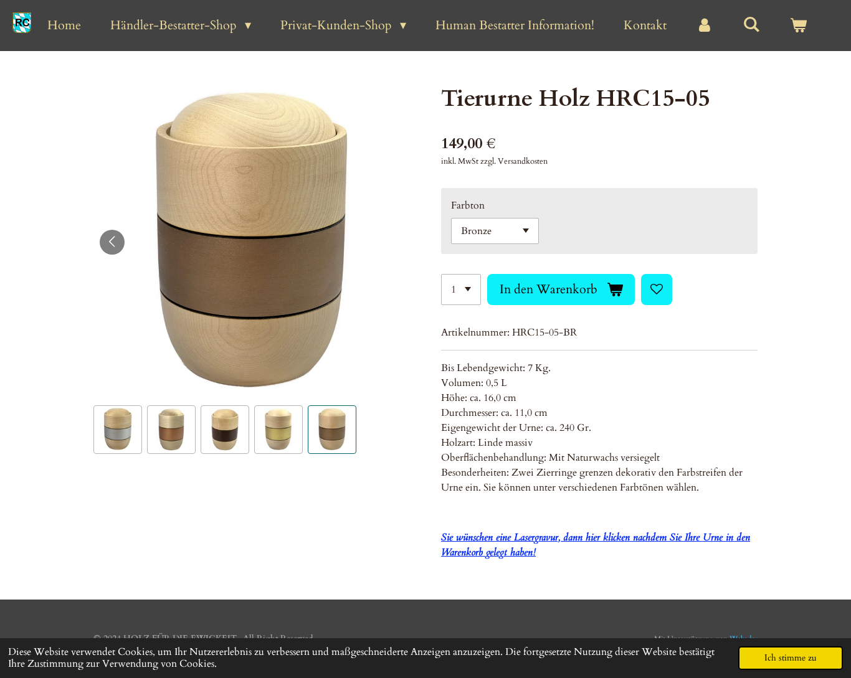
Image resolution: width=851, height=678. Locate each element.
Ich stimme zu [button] (790, 658)
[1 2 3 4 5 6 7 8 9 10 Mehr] (461, 289)
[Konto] (704, 25)
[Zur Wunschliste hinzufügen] (656, 289)
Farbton (468, 205)
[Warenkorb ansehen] (798, 25)
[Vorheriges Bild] (112, 242)
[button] (117, 429)
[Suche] (751, 24)
